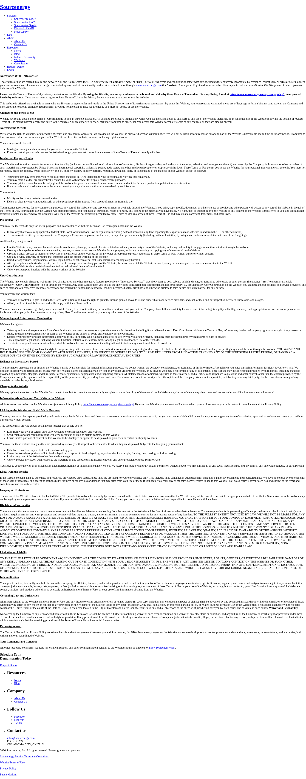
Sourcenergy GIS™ (25, 18)
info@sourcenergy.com (162, 647)
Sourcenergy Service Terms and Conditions (24, 756)
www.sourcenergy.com (149, 85)
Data (9, 34)
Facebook (19, 716)
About (10, 37)
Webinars (19, 60)
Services (11, 15)
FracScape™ (21, 31)
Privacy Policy (8, 768)
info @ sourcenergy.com (21, 738)
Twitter (18, 722)
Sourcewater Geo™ (25, 25)
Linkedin (19, 719)
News (17, 50)
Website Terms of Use (12, 762)
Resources (13, 47)
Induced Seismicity (24, 57)
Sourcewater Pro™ (25, 22)
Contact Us (20, 44)
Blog (17, 53)
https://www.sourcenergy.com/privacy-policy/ (257, 94)
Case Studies (21, 63)
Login (10, 69)
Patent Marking (8, 774)
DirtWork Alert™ (24, 28)
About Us (19, 41)
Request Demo (15, 66)
